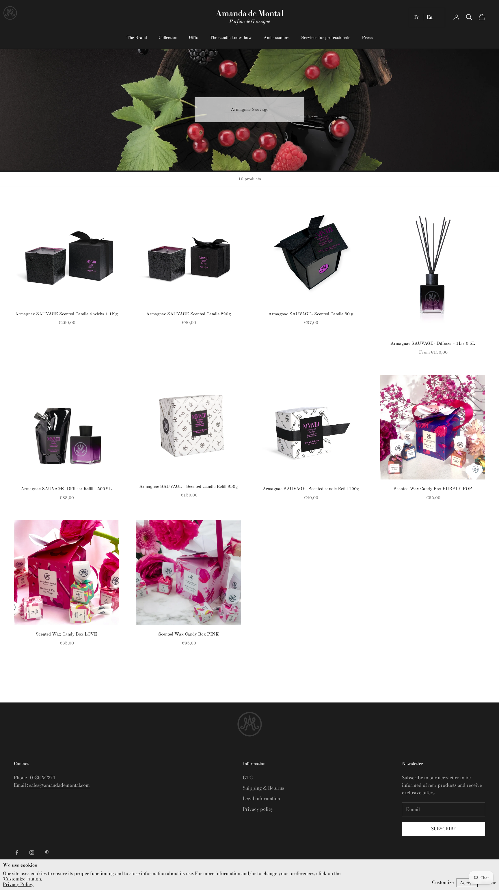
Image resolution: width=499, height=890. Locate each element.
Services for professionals (325, 37)
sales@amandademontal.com (59, 785)
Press (367, 37)
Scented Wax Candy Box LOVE (66, 634)
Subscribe (443, 828)
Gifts (193, 37)
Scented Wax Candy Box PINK (188, 634)
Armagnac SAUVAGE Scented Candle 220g (188, 314)
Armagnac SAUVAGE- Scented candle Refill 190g (310, 489)
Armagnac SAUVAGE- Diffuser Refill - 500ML (66, 489)
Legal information (261, 798)
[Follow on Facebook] (17, 852)
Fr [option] (416, 17)
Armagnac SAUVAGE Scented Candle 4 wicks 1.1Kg (66, 314)
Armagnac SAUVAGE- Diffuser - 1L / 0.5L (432, 343)
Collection (168, 37)
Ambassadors (276, 37)
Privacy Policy (18, 884)
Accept (467, 882)
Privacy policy (258, 808)
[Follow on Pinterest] (47, 852)
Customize (443, 882)
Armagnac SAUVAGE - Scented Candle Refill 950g (188, 486)
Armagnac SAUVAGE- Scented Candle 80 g (310, 314)
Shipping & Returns (263, 787)
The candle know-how (231, 37)
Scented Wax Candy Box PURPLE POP (433, 489)
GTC (248, 777)
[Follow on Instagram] (32, 852)
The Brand (136, 37)
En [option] (430, 17)
